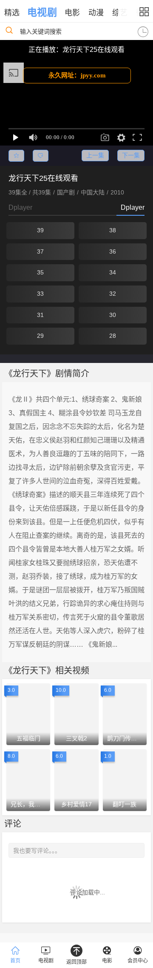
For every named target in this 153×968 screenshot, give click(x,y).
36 (112, 251)
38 (112, 230)
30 (112, 314)
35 (40, 272)
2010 (117, 192)
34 (112, 272)
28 (112, 335)
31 (40, 314)
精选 (12, 13)
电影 (72, 13)
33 (40, 293)
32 (112, 293)
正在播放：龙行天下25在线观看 (76, 49)
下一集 (131, 155)
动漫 (96, 13)
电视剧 (42, 12)
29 (40, 335)
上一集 (95, 155)
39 (40, 230)
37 (40, 251)
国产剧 (66, 192)
